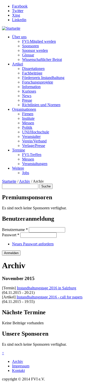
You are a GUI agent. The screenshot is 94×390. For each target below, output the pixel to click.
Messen (28, 123)
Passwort (10, 235)
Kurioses (29, 91)
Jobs (25, 173)
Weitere (18, 168)
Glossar (28, 55)
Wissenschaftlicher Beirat (42, 59)
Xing (16, 15)
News (26, 96)
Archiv (24, 181)
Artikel (17, 64)
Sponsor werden (35, 50)
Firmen (27, 114)
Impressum (20, 366)
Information (31, 87)
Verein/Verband (34, 141)
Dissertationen (33, 68)
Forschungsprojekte (37, 82)
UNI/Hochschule (35, 132)
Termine (18, 150)
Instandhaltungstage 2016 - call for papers (49, 297)
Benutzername (15, 229)
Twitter (17, 11)
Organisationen (24, 109)
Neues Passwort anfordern (33, 244)
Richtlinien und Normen (41, 105)
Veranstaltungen (34, 164)
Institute (28, 118)
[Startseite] (11, 28)
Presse (27, 100)
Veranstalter (31, 136)
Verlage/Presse (33, 145)
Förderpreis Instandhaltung (43, 77)
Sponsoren (30, 46)
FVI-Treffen (31, 154)
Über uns (19, 37)
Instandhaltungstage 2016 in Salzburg (46, 288)
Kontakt (18, 370)
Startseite (9, 181)
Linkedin (19, 20)
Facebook (20, 6)
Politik (27, 127)
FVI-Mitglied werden (39, 41)
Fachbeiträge (32, 73)
